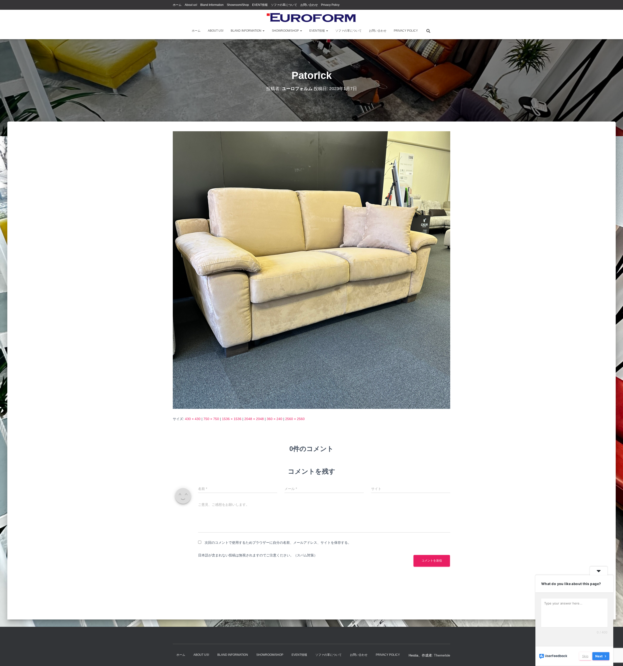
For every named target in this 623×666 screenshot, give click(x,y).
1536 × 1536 (231, 419)
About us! (191, 5)
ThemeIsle (442, 655)
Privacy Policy (330, 5)
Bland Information (212, 5)
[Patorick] (311, 270)
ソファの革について (284, 5)
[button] (263, 30)
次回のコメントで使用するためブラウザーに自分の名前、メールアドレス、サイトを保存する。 (278, 542)
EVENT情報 (260, 5)
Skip (585, 656)
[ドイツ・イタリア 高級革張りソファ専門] (311, 18)
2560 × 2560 (295, 419)
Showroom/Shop (238, 5)
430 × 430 (193, 419)
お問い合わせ (309, 5)
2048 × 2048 (254, 419)
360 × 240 (274, 419)
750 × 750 (211, 419)
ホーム (177, 5)
